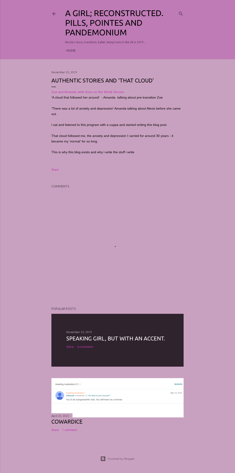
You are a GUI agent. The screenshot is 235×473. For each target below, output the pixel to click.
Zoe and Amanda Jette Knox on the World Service (87, 92)
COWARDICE (67, 422)
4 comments (85, 346)
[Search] (181, 12)
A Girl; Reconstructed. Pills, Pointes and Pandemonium (114, 22)
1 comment (69, 429)
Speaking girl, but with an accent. (115, 338)
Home (71, 50)
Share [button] (55, 169)
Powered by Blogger (121, 458)
